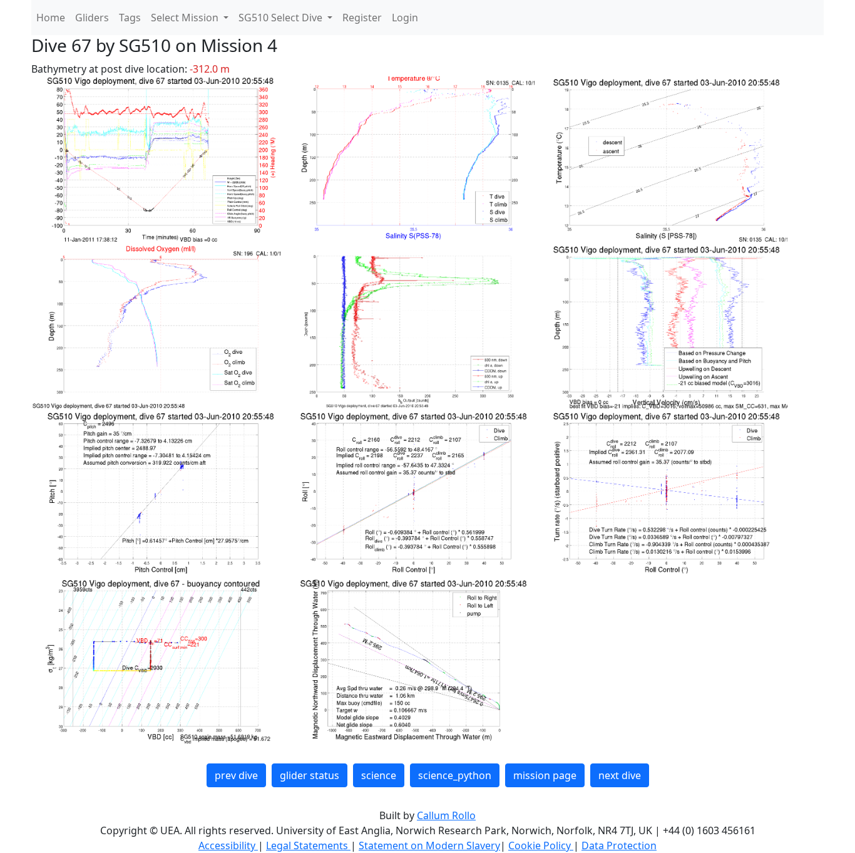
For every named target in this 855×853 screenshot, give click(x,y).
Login (405, 17)
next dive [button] (619, 775)
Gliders (92, 17)
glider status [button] (309, 775)
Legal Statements (308, 845)
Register (362, 17)
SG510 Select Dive (281, 17)
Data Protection (619, 845)
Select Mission (186, 17)
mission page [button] (544, 775)
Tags (130, 17)
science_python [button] (454, 775)
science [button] (378, 775)
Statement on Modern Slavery (429, 845)
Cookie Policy (540, 845)
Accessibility (228, 845)
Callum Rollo (446, 815)
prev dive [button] (236, 775)
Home (50, 17)
